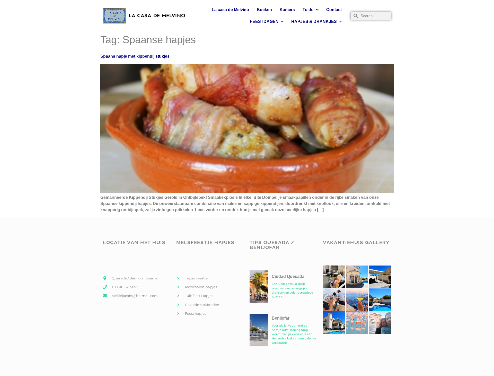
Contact (334, 9)
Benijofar (280, 318)
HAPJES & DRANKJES (314, 21)
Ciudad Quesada (288, 276)
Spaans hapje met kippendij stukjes (135, 56)
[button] (310, 10)
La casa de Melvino (230, 9)
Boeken (264, 9)
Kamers (287, 9)
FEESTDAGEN (264, 21)
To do (308, 9)
